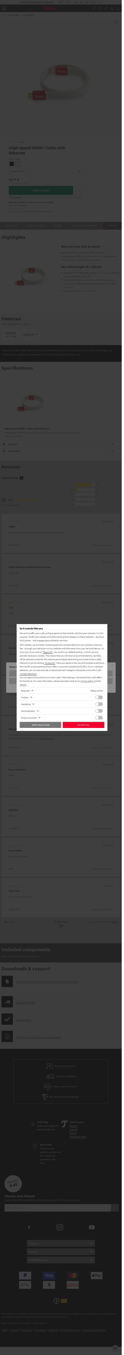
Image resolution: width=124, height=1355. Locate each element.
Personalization (28, 711)
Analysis (25, 697)
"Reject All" (47, 652)
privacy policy (87, 681)
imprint (23, 684)
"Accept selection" (28, 673)
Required (25, 690)
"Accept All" (49, 662)
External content (29, 717)
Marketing (26, 704)
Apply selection (40, 725)
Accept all (84, 725)
